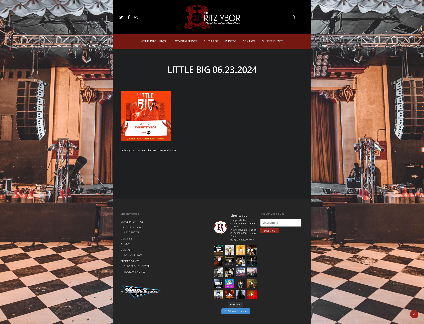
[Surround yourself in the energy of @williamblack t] (252, 283)
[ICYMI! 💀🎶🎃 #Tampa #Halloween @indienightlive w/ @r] (229, 272)
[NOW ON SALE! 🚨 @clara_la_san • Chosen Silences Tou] (240, 294)
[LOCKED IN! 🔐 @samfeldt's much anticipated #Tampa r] (252, 261)
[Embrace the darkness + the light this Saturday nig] (252, 294)
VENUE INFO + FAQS (132, 221)
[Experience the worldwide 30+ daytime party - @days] (240, 272)
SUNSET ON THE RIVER (137, 266)
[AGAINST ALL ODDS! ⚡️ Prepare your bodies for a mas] (240, 261)
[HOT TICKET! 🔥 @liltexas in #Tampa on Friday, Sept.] (218, 272)
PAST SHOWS (131, 232)
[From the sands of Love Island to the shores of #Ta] (252, 250)
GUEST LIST (127, 238)
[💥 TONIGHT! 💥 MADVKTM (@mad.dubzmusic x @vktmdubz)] (229, 294)
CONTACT (126, 249)
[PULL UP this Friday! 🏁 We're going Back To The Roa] (218, 250)
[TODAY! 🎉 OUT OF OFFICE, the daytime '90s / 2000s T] (229, 283)
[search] (293, 17)
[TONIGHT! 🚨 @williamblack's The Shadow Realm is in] (218, 283)
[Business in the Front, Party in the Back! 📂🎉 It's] (218, 261)
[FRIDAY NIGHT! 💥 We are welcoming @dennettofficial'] (229, 261)
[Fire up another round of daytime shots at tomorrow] (218, 294)
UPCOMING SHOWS (132, 227)
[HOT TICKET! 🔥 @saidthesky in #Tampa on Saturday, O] (240, 250)
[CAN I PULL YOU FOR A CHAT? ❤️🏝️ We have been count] (252, 272)
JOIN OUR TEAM (133, 254)
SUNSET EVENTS (130, 261)
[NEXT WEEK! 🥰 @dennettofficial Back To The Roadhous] (240, 283)
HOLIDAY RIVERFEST (135, 271)
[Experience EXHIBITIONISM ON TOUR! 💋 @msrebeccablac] (229, 250)
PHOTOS (126, 244)
